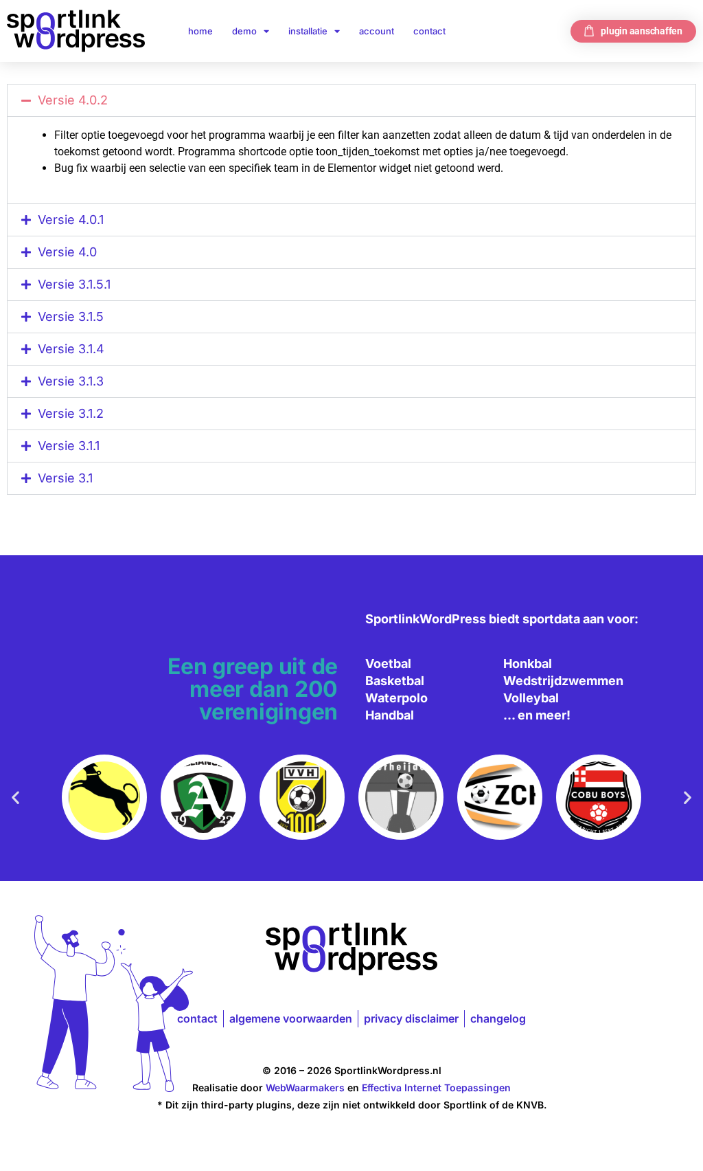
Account (376, 30)
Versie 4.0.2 (73, 100)
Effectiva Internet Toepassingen (436, 1087)
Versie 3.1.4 (71, 349)
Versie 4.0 (67, 252)
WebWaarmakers (305, 1087)
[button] (351, 100)
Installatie (307, 30)
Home (200, 30)
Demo (244, 30)
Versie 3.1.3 (71, 381)
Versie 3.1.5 (71, 316)
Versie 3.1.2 (71, 413)
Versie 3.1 (65, 478)
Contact (429, 30)
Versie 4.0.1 (71, 219)
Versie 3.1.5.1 (74, 284)
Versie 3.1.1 (69, 445)
